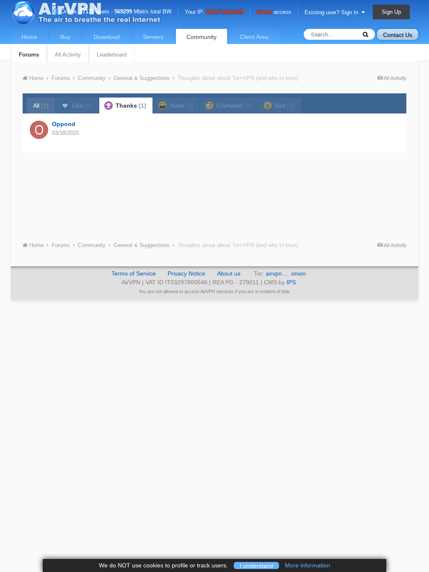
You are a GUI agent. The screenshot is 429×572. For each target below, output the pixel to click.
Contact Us (397, 34)
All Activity (68, 55)
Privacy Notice (186, 273)
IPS (291, 282)
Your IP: (214, 12)
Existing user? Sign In (333, 12)
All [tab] (41, 105)
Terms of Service (133, 273)
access (274, 12)
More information (307, 565)
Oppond (63, 124)
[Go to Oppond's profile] (39, 130)
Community (201, 36)
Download (106, 36)
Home (29, 36)
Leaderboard (112, 55)
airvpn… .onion (286, 273)
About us (228, 273)
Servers (153, 36)
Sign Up (391, 12)
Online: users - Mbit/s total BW (115, 11)
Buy (65, 36)
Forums (29, 55)
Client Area (254, 36)
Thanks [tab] (130, 105)
